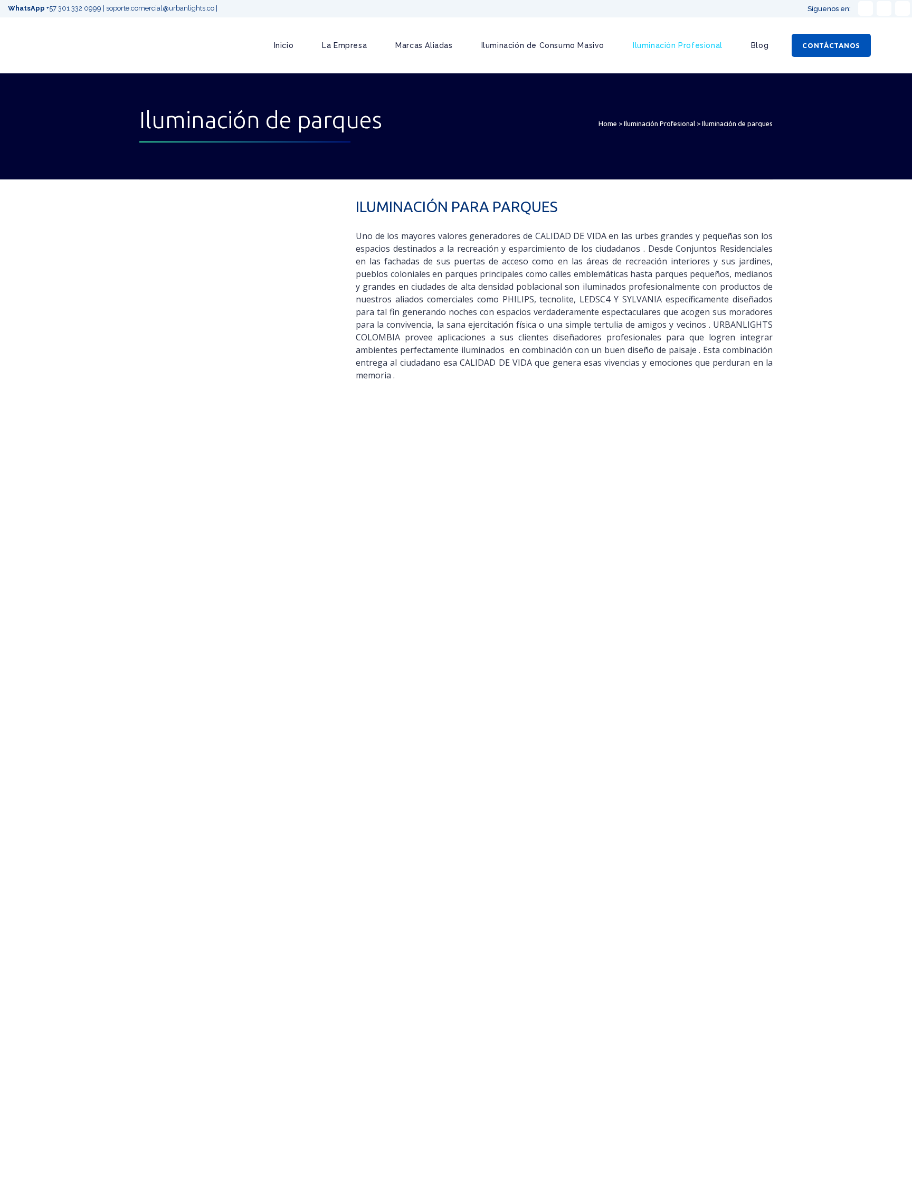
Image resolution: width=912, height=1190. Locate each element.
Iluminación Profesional (659, 123)
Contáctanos (831, 45)
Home (607, 123)
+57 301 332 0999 (55, 8)
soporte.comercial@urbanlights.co (160, 8)
